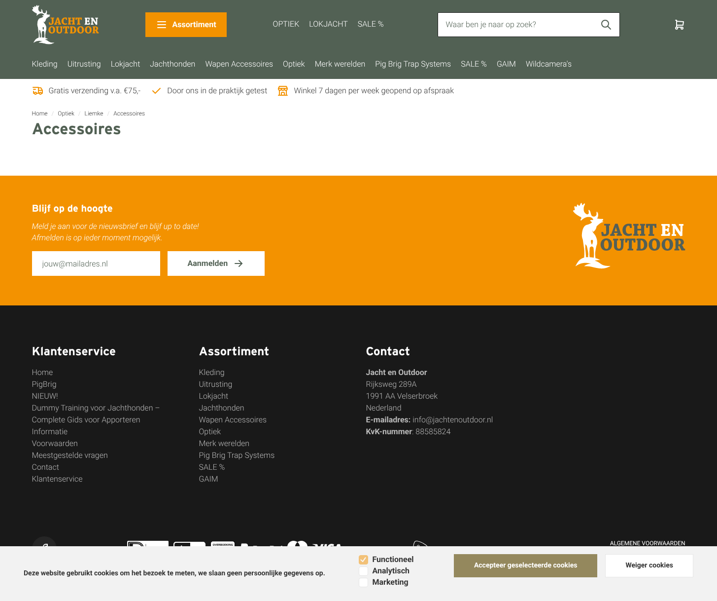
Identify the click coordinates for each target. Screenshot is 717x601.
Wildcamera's (549, 64)
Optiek (294, 64)
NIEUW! (45, 396)
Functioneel (393, 559)
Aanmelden (208, 263)
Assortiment (194, 24)
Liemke (94, 113)
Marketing (391, 582)
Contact (45, 467)
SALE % (371, 24)
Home (40, 113)
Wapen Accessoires (239, 64)
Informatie (50, 431)
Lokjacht (125, 64)
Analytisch (391, 570)
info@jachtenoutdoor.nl (452, 419)
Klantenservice (57, 479)
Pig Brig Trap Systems (413, 64)
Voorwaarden (55, 443)
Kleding (45, 64)
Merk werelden (340, 64)
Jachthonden (172, 64)
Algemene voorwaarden (647, 543)
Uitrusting (84, 64)
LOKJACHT (328, 24)
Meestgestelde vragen (70, 455)
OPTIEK (286, 24)
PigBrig (44, 384)
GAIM (506, 64)
